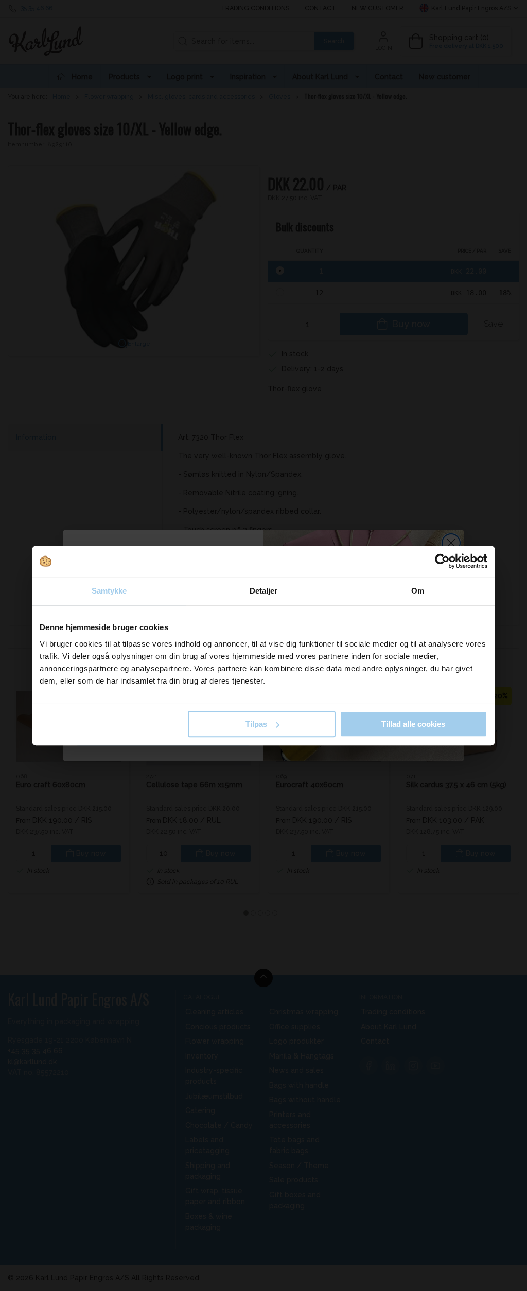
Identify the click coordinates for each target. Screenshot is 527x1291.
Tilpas (256, 724)
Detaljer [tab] (264, 590)
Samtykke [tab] (109, 590)
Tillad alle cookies (413, 724)
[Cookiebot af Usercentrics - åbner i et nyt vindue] (442, 561)
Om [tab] (417, 590)
